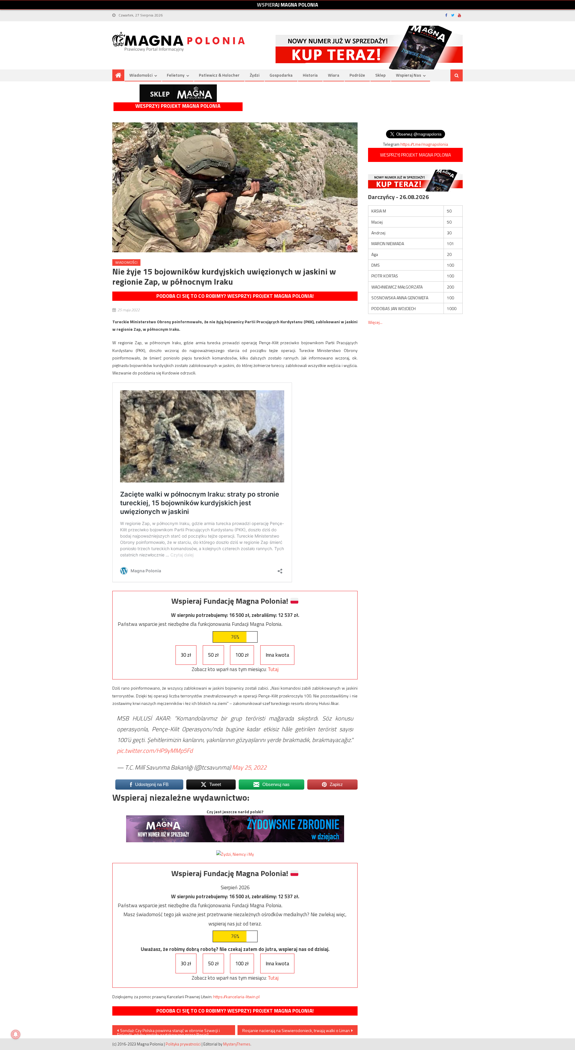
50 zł (213, 655)
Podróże (357, 75)
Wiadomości (140, 75)
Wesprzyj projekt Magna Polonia (177, 106)
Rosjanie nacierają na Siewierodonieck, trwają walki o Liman (296, 1030)
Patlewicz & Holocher (219, 75)
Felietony (175, 75)
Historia (310, 75)
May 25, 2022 (249, 767)
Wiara (333, 75)
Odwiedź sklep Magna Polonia (178, 93)
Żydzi (254, 75)
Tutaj (273, 669)
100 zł (242, 655)
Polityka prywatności (183, 1044)
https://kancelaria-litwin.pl (236, 996)
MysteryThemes (236, 1044)
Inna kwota (277, 655)
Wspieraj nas (408, 75)
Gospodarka (281, 75)
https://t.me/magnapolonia (424, 144)
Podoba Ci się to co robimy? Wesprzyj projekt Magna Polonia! (235, 296)
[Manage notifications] (15, 1034)
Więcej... (375, 322)
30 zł (186, 655)
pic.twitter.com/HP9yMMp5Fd (155, 750)
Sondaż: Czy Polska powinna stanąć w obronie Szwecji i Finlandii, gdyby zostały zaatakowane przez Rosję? (168, 1031)
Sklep (380, 75)
